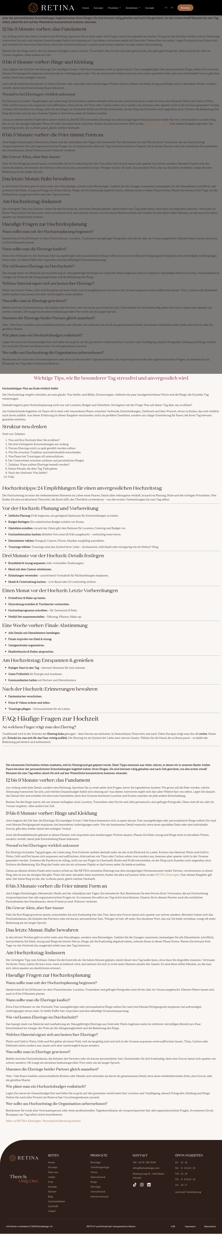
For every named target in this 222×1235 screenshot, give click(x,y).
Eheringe (95, 1162)
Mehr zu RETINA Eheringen (19, 369)
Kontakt (149, 8)
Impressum (190, 1226)
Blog (50, 1196)
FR (172, 7)
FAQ (50, 1181)
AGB (173, 1226)
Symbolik (53, 1206)
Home (85, 8)
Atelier (51, 1177)
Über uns (53, 1172)
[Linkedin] (149, 1185)
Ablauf (51, 1211)
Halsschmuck (97, 1177)
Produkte (113, 8)
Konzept (98, 8)
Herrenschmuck (99, 1196)
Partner (52, 1191)
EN (166, 7)
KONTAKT (140, 1155)
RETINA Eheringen (156, 123)
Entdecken (132, 8)
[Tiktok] (135, 1185)
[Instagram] (142, 1185)
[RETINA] (51, 7)
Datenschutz (210, 1226)
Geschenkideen (56, 1201)
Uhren (94, 1172)
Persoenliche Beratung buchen (58, 369)
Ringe (93, 1181)
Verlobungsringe (99, 1167)
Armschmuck (97, 1191)
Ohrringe (95, 1186)
